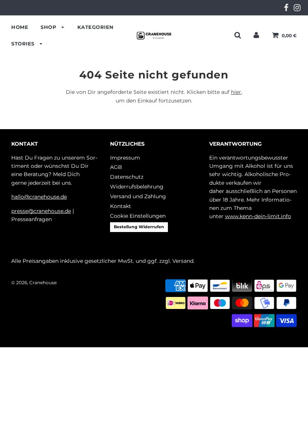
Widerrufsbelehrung (136, 186)
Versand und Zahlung (138, 196)
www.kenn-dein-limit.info (258, 216)
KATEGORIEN (95, 27)
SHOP (49, 27)
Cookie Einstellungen (138, 215)
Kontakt (120, 206)
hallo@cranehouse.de (39, 196)
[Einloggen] (256, 35)
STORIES (23, 44)
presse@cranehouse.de (41, 211)
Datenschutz (126, 176)
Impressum (125, 157)
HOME (19, 27)
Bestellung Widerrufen (139, 226)
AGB (116, 167)
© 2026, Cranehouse (34, 282)
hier (236, 92)
